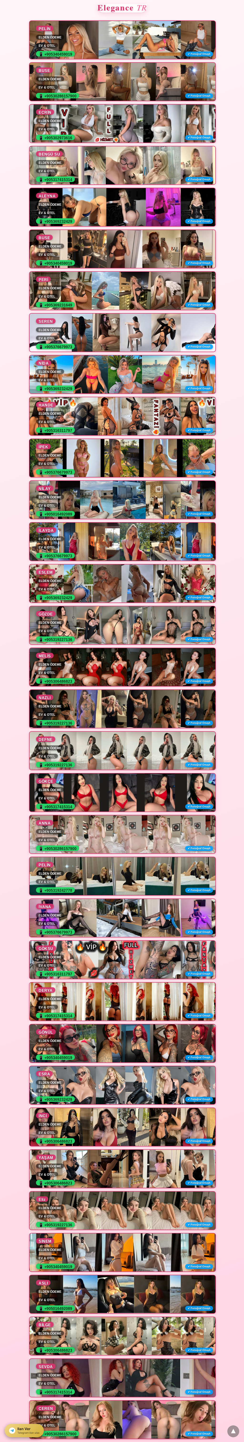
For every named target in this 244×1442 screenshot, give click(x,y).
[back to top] (233, 1431)
